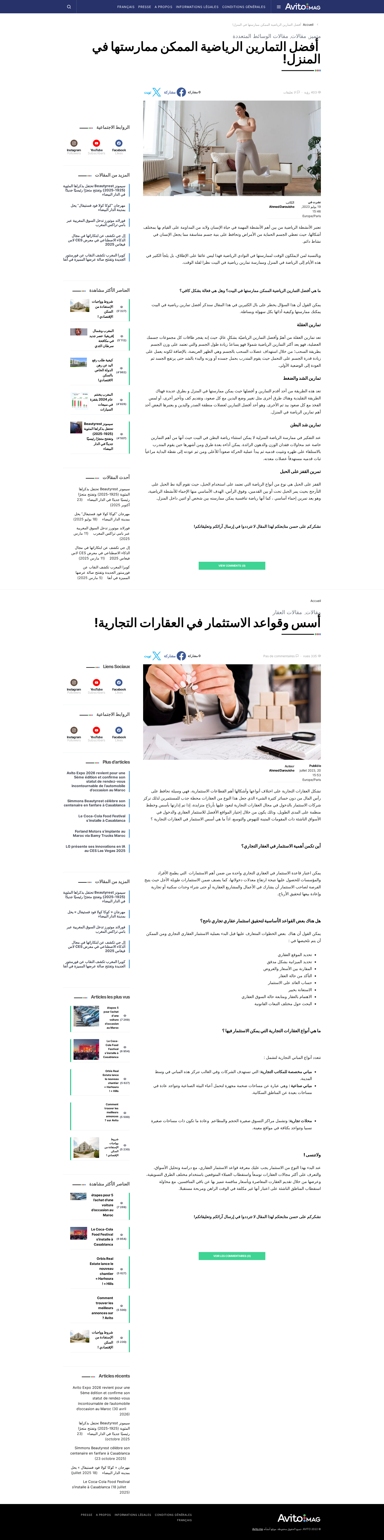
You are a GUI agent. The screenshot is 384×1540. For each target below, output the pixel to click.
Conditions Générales (244, 7)
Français (125, 7)
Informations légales (197, 7)
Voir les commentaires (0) (232, 1256)
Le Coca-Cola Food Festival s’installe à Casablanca (110, 1049)
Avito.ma (257, 1529)
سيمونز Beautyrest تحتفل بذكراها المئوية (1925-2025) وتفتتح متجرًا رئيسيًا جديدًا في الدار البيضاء (98, 436)
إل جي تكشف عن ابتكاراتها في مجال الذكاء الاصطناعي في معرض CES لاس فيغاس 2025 (100, 552)
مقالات (298, 36)
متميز (315, 36)
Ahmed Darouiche (281, 206)
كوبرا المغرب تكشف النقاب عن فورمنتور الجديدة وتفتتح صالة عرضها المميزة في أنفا (103, 572)
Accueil (308, 24)
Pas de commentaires (279, 656)
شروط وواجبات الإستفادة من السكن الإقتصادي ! (102, 309)
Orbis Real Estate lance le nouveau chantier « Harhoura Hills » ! (111, 1081)
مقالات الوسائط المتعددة (260, 36)
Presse (144, 7)
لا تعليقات (289, 92)
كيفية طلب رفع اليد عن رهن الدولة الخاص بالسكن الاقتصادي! (102, 370)
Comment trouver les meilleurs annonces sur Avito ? (111, 1112)
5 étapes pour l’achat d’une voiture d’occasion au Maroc (111, 1017)
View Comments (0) (232, 565)
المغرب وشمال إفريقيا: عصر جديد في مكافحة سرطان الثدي (101, 338)
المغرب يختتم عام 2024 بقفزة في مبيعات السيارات (101, 402)
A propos (163, 7)
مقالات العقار (287, 612)
